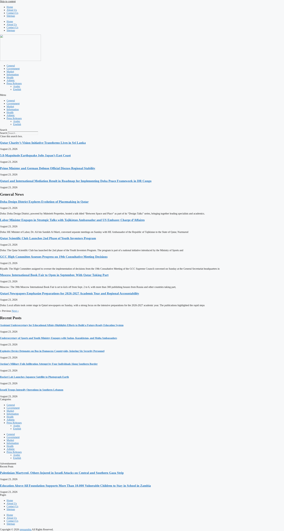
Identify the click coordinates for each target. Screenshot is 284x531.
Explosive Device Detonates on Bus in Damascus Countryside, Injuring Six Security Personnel (52, 351)
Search (3, 133)
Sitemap (11, 15)
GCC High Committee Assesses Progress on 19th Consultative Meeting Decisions (53, 256)
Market (10, 71)
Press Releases (14, 83)
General (11, 65)
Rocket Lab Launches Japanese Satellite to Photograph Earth (34, 377)
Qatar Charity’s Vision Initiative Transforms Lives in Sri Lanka (43, 142)
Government (13, 68)
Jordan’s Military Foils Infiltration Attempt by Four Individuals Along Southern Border (49, 364)
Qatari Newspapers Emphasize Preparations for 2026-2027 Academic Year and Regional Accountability (69, 293)
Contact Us (12, 13)
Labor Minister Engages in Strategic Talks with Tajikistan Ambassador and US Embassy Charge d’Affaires (72, 220)
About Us (12, 10)
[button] (142, 95)
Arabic (16, 86)
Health (10, 77)
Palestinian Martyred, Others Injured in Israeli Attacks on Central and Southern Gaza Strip (62, 473)
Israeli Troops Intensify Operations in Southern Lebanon (31, 389)
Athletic (11, 80)
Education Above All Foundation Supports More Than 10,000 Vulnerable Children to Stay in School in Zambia (75, 485)
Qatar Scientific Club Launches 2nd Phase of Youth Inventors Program (48, 238)
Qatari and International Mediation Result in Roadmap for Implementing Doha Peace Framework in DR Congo (76, 181)
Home (10, 7)
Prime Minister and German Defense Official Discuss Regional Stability (47, 168)
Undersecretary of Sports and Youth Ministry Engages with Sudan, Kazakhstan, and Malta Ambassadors (58, 338)
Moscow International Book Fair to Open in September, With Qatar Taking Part (54, 275)
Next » (15, 310)
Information (13, 74)
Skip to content (8, 1)
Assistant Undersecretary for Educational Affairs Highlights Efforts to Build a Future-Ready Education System (61, 325)
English (17, 89)
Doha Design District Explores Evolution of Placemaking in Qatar (44, 201)
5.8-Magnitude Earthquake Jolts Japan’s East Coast (35, 155)
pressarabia (26, 529)
